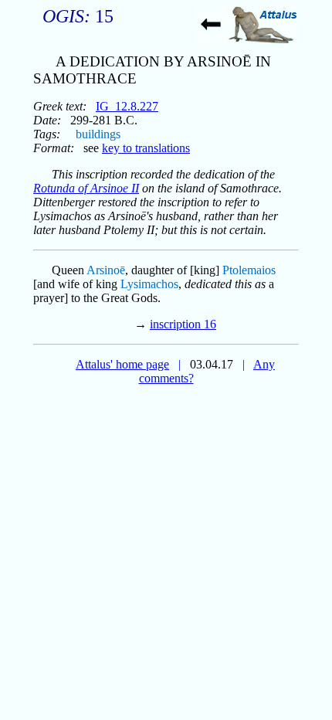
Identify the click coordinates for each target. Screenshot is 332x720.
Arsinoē (105, 270)
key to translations (146, 148)
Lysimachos (149, 283)
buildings (98, 134)
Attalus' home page (122, 364)
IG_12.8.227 (127, 106)
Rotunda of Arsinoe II (86, 188)
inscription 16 (183, 324)
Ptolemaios (249, 270)
